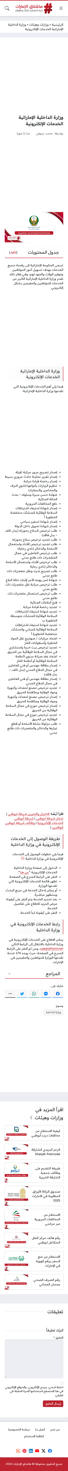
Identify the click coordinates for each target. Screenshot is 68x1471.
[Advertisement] (34, 75)
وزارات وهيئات (39, 24)
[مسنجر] (45, 994)
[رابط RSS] (18, 1450)
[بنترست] (24, 1450)
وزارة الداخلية (53, 1012)
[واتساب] (34, 994)
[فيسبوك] (57, 994)
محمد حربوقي (44, 133)
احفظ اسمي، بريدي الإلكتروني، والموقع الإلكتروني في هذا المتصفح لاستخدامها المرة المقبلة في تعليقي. (34, 1391)
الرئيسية (57, 24)
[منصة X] (43, 1450)
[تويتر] (22, 994)
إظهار (13, 252)
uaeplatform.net (51, 948)
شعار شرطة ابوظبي (49, 818)
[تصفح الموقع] (61, 8)
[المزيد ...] (10, 994)
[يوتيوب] (37, 1450)
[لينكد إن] (30, 1450)
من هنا (24, 872)
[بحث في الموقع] (7, 8)
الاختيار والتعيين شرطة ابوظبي (28, 814)
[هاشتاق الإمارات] (34, 8)
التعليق (58, 1337)
